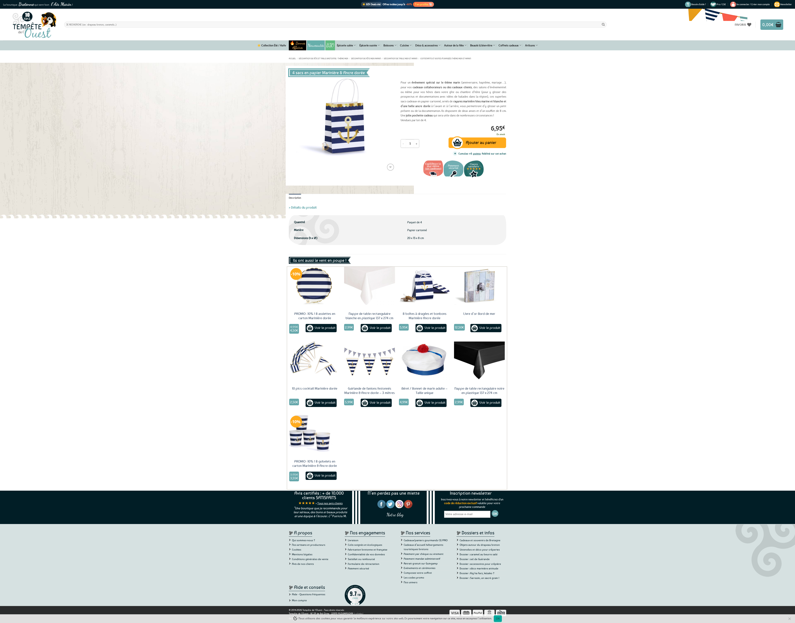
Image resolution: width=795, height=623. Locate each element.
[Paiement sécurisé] (453, 177)
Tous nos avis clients (330, 503)
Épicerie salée (345, 45)
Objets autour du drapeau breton (480, 544)
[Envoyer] (603, 24)
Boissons (388, 45)
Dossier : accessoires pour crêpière (480, 563)
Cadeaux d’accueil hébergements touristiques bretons (423, 547)
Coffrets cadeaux (509, 45)
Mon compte (299, 600)
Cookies (296, 549)
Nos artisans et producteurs (308, 544)
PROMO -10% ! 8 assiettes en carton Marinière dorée (314, 316)
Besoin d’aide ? (698, 4)
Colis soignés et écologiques (365, 544)
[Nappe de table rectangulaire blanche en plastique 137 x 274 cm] (369, 286)
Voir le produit (325, 328)
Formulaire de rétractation (363, 563)
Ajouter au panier (481, 142)
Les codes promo (414, 577)
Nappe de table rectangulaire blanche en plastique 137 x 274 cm (369, 316)
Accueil (292, 58)
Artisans (530, 45)
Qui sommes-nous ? (303, 540)
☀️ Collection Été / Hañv (271, 45)
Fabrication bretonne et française (367, 549)
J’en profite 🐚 (423, 4)
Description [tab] (295, 197)
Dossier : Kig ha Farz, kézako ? (477, 573)
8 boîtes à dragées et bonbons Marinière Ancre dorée (424, 316)
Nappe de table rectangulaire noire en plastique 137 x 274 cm (479, 390)
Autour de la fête (454, 45)
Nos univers (410, 582)
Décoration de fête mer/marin (366, 58)
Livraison (353, 540)
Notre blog (395, 514)
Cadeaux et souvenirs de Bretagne (480, 540)
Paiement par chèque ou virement (423, 553)
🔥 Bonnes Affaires (297, 45)
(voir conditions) (433, 168)
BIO (330, 45)
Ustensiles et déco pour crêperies (480, 549)
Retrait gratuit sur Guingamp (421, 563)
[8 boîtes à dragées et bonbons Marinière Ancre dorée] (424, 286)
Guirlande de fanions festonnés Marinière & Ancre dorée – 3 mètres (369, 390)
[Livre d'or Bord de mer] (479, 286)
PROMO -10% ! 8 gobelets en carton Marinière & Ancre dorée (314, 463)
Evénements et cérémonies (419, 568)
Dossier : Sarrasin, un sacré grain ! (479, 578)
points (477, 153)
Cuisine (404, 45)
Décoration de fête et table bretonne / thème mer (323, 58)
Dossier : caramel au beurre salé (478, 554)
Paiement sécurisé (358, 568)
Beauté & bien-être (481, 45)
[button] (753, 4)
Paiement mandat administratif (422, 558)
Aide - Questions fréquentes (308, 594)
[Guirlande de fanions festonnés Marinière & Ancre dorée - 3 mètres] (369, 361)
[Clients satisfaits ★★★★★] (474, 177)
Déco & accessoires (426, 45)
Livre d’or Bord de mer (479, 314)
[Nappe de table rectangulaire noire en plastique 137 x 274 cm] (479, 361)
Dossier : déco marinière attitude (479, 568)
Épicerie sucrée (368, 45)
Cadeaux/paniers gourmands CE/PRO (426, 540)
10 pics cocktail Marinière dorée (314, 388)
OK (498, 618)
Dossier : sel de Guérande (475, 559)
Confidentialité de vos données (366, 554)
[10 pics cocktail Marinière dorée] (314, 361)
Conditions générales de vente (310, 559)
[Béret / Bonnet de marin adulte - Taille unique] (424, 361)
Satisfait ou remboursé (361, 559)
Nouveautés (316, 45)
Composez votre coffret (418, 572)
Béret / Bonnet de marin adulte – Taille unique (424, 390)
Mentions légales (302, 554)
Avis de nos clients (303, 563)
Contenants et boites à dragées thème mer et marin (445, 58)
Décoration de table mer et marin (400, 58)
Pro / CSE (721, 4)
